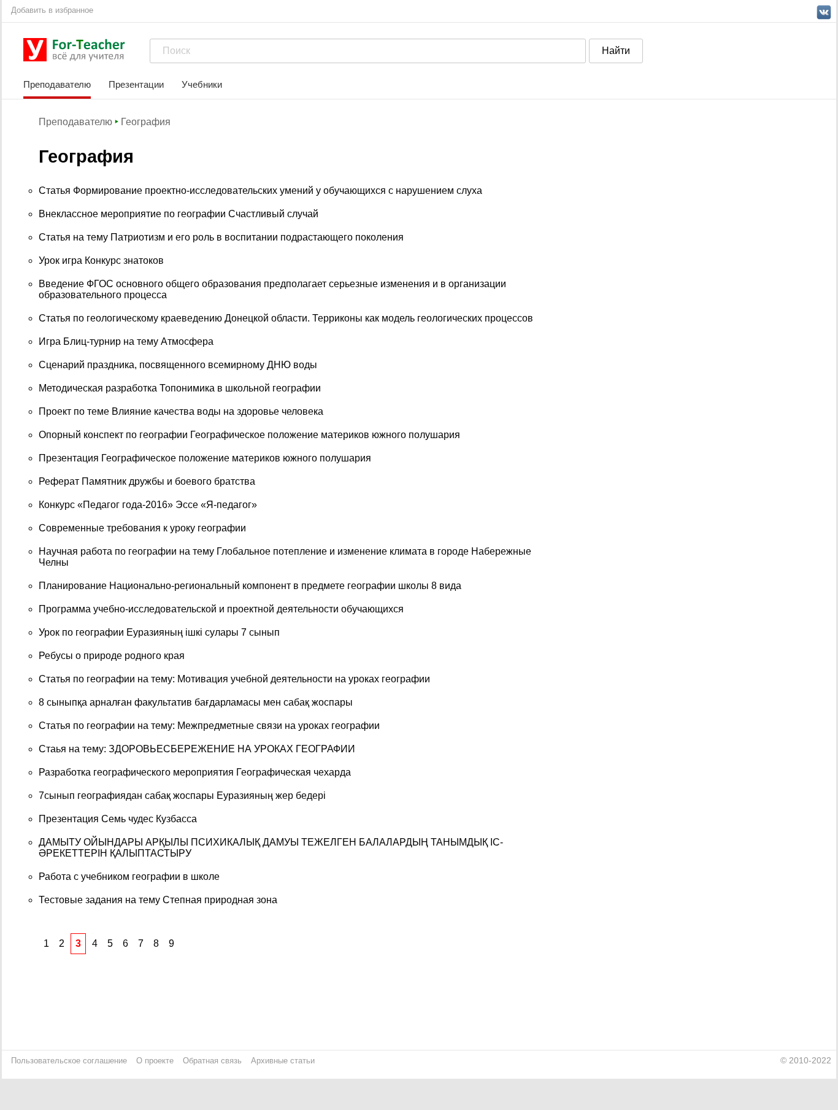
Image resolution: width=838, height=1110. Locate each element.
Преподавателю (57, 84)
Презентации (136, 84)
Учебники (202, 84)
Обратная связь (212, 1060)
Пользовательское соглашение (69, 1060)
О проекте (155, 1060)
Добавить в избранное (52, 10)
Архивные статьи (283, 1060)
